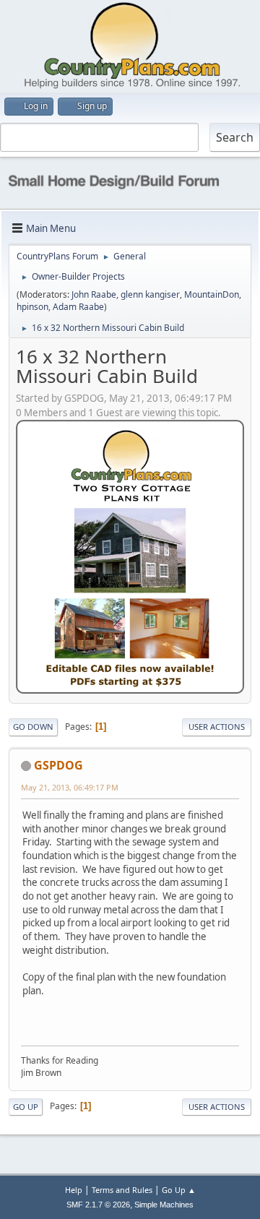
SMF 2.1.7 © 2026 (98, 1204)
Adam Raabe (78, 307)
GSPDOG (58, 765)
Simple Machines (164, 1204)
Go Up (25, 1106)
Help (73, 1189)
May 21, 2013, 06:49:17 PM (69, 787)
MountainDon (211, 294)
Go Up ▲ (179, 1189)
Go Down (33, 726)
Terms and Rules (122, 1189)
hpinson (32, 307)
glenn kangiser (150, 294)
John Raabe (94, 294)
